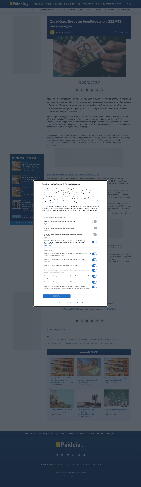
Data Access (70, 303)
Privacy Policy (81, 303)
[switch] (94, 221)
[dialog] (70, 244)
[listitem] (70, 217)
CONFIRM (56, 296)
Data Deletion (60, 303)
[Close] (104, 184)
